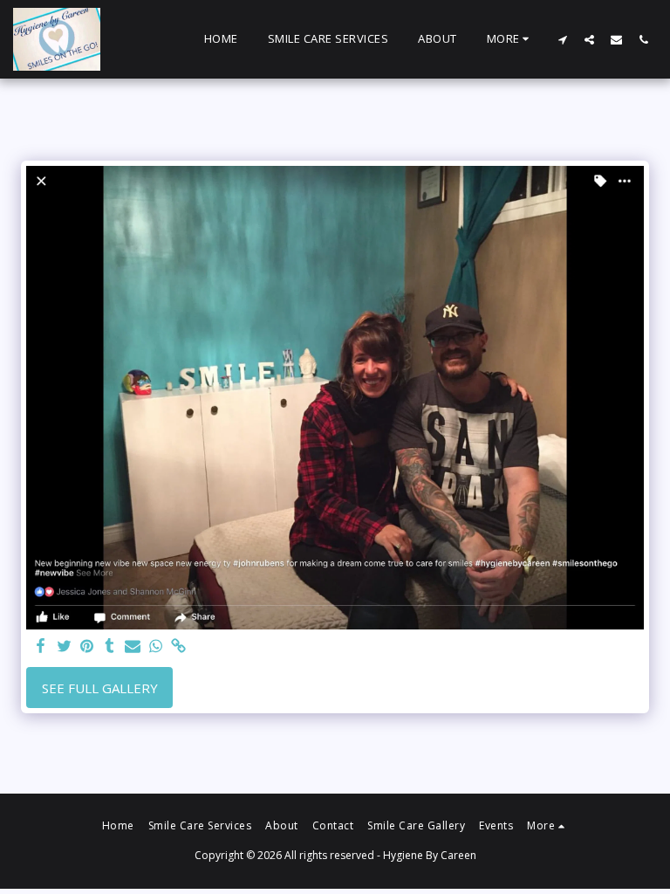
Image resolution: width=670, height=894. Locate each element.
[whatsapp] (155, 646)
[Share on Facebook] (41, 646)
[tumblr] (109, 646)
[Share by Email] (133, 646)
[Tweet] (64, 646)
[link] (178, 646)
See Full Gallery (100, 688)
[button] (562, 39)
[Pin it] (87, 646)
